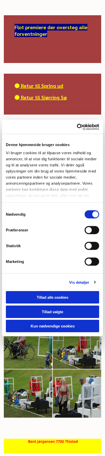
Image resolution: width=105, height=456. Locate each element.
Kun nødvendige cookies (53, 326)
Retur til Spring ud (39, 85)
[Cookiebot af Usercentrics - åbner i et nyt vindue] (77, 126)
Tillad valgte (52, 311)
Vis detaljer (79, 282)
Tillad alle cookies (52, 297)
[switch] (92, 230)
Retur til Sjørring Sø (41, 97)
